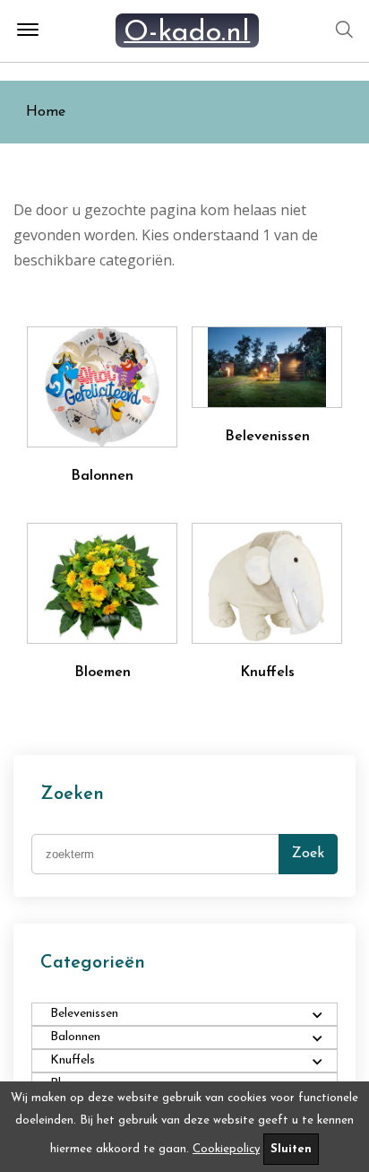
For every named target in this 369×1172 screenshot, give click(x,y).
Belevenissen (267, 437)
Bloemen (102, 672)
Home (45, 112)
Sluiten (291, 1149)
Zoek (308, 853)
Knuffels (267, 672)
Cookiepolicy (226, 1149)
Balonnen (102, 476)
